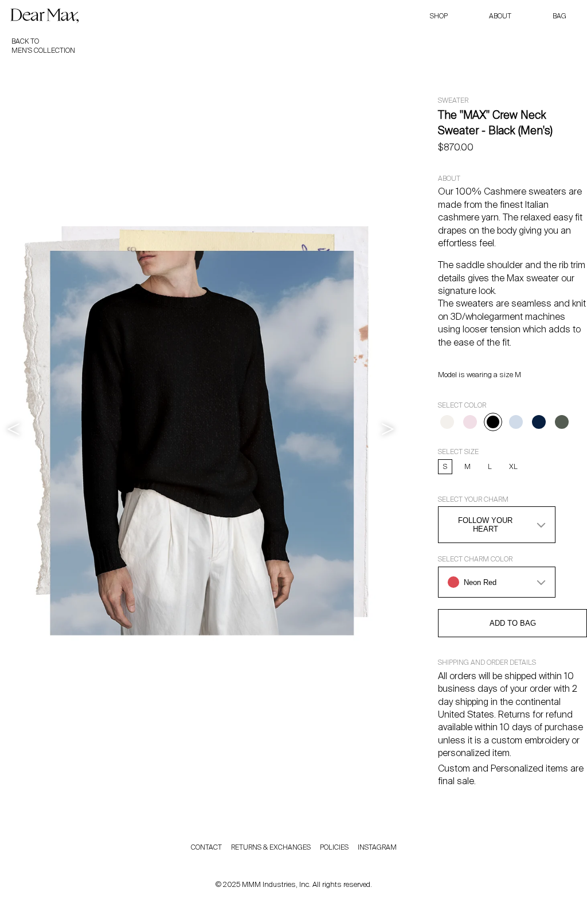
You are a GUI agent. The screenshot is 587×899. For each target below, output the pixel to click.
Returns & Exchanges (271, 847)
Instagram (377, 847)
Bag (559, 16)
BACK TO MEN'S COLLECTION (43, 46)
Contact (206, 847)
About (500, 16)
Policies (334, 847)
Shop (439, 16)
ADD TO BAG (513, 623)
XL (513, 466)
